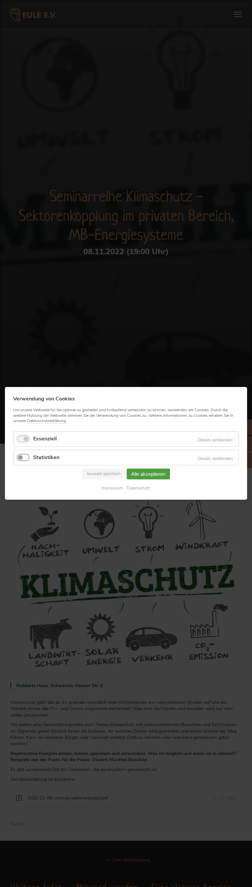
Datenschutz (138, 489)
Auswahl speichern (104, 474)
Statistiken (46, 457)
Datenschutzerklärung (46, 420)
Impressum (112, 489)
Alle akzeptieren (148, 474)
